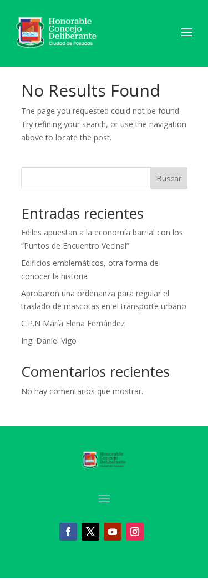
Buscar (168, 178)
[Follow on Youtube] (112, 532)
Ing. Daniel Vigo (49, 340)
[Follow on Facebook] (68, 532)
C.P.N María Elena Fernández (73, 323)
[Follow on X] (90, 532)
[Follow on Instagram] (135, 532)
